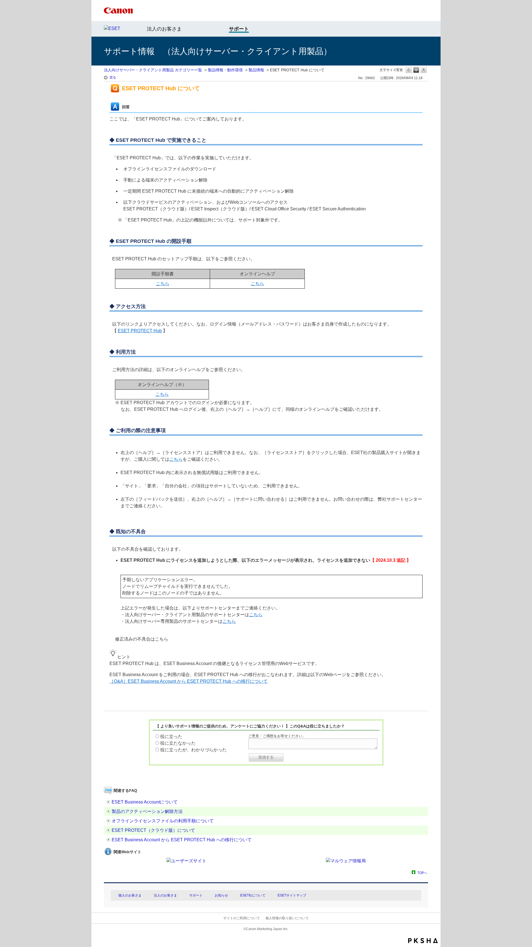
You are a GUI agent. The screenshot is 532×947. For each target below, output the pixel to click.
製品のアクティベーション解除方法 (147, 811)
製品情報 (256, 70)
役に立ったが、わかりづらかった (193, 749)
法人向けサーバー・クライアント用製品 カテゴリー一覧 (153, 70)
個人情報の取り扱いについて (287, 918)
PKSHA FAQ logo (423, 940)
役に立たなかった (178, 743)
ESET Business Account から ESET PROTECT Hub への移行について (182, 839)
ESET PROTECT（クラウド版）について (153, 830)
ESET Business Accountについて (145, 802)
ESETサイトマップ (292, 895)
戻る (112, 77)
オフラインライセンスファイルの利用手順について (163, 820)
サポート (196, 895)
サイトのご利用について (241, 918)
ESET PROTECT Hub (140, 330)
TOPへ (422, 873)
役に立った (171, 736)
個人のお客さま (130, 895)
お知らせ (221, 895)
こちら (162, 283)
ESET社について (252, 895)
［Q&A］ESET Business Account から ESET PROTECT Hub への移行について (188, 681)
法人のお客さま (164, 29)
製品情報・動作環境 (225, 70)
